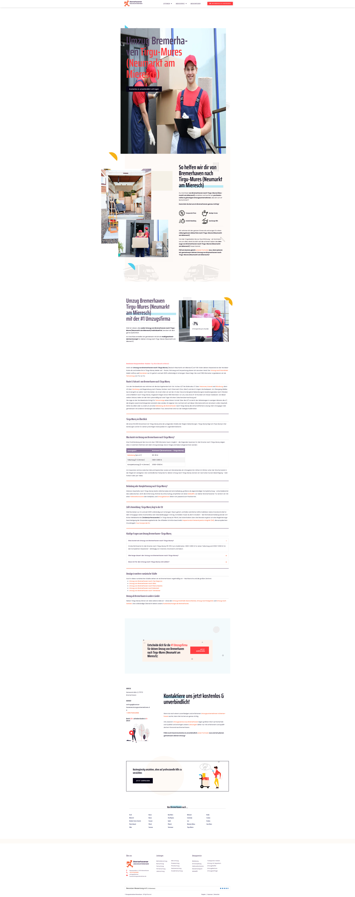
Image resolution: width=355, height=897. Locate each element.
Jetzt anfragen (200, 650)
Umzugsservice (180, 3)
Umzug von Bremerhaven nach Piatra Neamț (145, 586)
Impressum (210, 894)
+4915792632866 (132, 713)
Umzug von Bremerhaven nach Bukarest (144, 588)
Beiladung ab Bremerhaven (166, 406)
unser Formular (203, 733)
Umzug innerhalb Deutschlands (184, 601)
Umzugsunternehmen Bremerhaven (134, 894)
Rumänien (147, 363)
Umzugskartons (164, 497)
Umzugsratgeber (195, 3)
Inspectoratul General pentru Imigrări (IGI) (198, 520)
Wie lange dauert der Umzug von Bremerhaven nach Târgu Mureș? (153, 555)
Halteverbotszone (137, 497)
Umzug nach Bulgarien (205, 601)
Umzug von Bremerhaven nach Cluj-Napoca (145, 581)
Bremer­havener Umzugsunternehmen (135, 363)
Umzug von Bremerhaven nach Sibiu (142, 583)
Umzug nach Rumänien (219, 370)
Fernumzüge (160, 400)
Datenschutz (216, 894)
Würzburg (219, 386)
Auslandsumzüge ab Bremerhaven (176, 604)
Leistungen (166, 3)
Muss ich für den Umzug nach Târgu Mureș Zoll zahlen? (148, 562)
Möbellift (191, 494)
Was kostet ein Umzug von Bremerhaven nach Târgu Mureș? (151, 541)
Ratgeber (203, 894)
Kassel (209, 386)
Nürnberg (135, 389)
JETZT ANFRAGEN (143, 780)
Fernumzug (130, 376)
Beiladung (131, 455)
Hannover (203, 386)
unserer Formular (202, 250)
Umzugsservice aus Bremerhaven (185, 722)
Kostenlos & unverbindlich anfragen (144, 89)
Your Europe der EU (143, 523)
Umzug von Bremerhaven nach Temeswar (144, 591)
